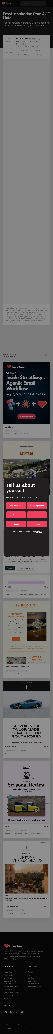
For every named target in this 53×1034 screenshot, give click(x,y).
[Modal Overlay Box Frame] (26, 517)
